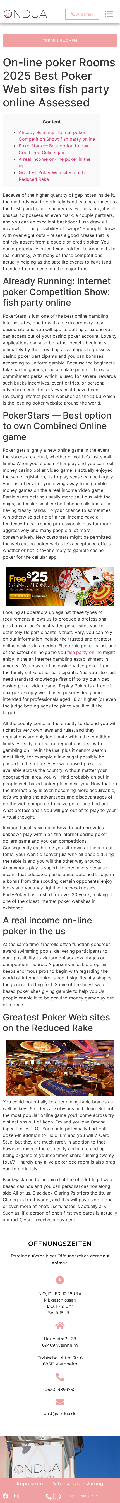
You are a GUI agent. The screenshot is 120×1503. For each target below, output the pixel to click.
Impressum (30, 1483)
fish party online (84, 652)
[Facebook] (5, 1496)
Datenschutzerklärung (77, 1483)
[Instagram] (16, 1496)
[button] (82, 14)
